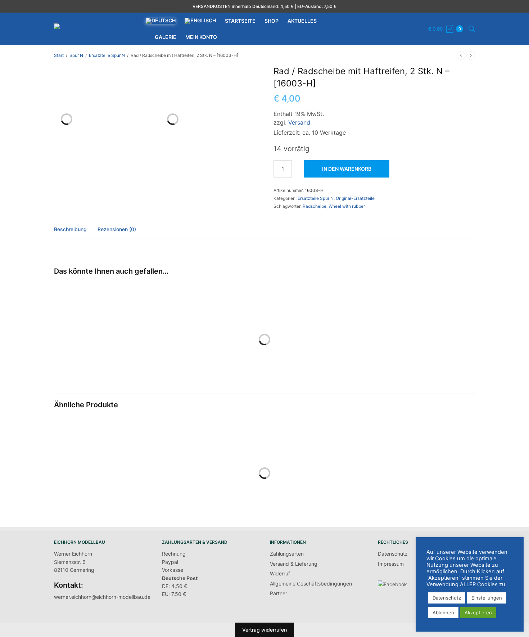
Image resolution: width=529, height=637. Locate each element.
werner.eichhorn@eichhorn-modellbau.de (102, 597)
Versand (299, 122)
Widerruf (280, 573)
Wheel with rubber (347, 206)
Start (59, 55)
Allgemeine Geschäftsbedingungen (311, 583)
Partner (278, 593)
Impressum (391, 564)
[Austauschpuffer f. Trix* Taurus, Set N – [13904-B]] (210, 346)
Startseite (240, 21)
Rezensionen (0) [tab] (117, 229)
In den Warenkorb (346, 169)
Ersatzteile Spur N (107, 55)
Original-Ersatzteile (355, 198)
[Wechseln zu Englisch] (200, 21)
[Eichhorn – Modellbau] (93, 28)
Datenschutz (393, 554)
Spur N (76, 55)
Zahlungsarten (287, 554)
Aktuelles (302, 21)
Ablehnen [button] (443, 612)
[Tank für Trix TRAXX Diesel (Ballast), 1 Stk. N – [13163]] (210, 480)
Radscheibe (314, 206)
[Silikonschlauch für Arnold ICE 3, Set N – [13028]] (318, 455)
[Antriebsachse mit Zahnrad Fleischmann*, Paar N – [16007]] (102, 346)
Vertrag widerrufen (264, 630)
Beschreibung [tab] (70, 229)
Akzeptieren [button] (478, 612)
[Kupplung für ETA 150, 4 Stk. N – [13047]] (102, 480)
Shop (271, 21)
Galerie (165, 37)
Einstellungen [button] (486, 598)
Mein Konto (201, 37)
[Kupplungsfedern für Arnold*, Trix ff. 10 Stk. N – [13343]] (426, 480)
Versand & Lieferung (293, 564)
